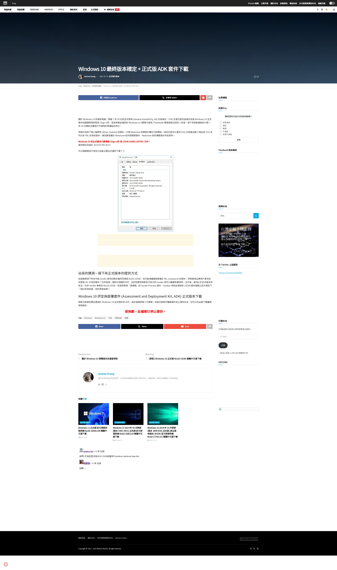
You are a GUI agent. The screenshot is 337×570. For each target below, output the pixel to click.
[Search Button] (334, 9)
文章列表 (264, 3)
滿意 (224, 125)
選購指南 (113, 9)
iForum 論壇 (253, 3)
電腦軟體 (7, 9)
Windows (34, 9)
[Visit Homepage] (4, 3)
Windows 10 (100, 318)
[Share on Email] (203, 97)
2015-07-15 (104, 76)
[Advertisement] (145, 111)
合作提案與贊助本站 (307, 3)
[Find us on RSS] (326, 9)
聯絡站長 (293, 3)
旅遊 (85, 9)
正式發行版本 (114, 76)
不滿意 (225, 131)
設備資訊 (284, 3)
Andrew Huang (89, 76)
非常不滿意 (227, 134)
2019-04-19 (118, 440)
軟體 (126, 318)
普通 (224, 128)
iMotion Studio (121, 538)
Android (48, 9)
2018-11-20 (152, 440)
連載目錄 (321, 3)
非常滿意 (226, 122)
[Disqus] (145, 480)
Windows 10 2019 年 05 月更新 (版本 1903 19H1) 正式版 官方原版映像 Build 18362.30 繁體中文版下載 (128, 432)
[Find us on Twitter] (322, 9)
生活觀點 (94, 9)
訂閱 (223, 345)
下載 (110, 318)
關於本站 (274, 3)
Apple (61, 9)
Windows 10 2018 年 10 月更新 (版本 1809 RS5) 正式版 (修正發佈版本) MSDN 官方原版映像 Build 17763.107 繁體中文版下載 (162, 432)
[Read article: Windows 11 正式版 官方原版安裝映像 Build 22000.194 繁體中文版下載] (93, 414)
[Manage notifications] (6, 564)
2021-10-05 (83, 437)
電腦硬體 (20, 9)
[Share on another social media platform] (210, 97)
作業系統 (118, 318)
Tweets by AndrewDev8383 (230, 273)
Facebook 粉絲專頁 (228, 150)
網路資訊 (73, 9)
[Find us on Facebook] (317, 9)
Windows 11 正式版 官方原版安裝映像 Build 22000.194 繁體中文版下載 (92, 430)
